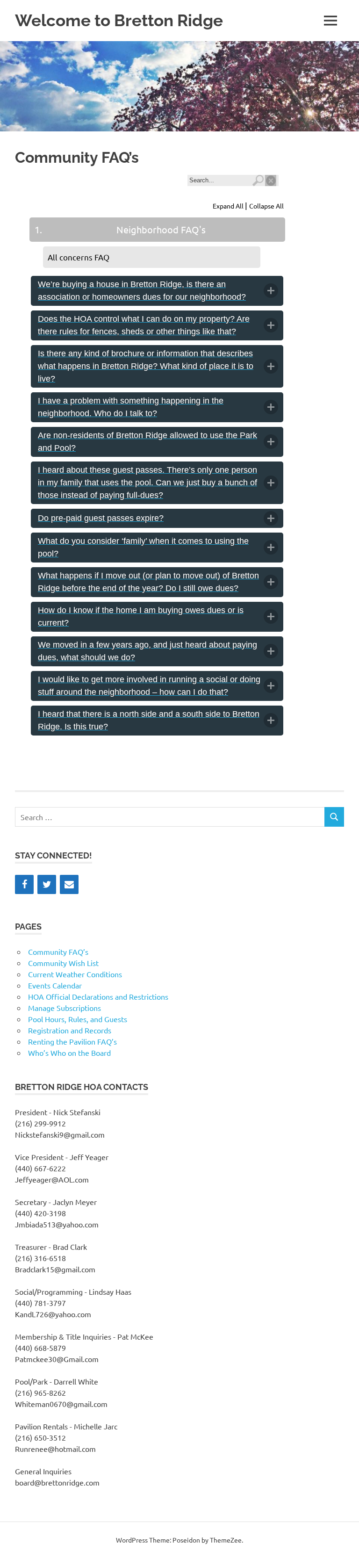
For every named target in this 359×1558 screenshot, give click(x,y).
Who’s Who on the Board (69, 1052)
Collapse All (266, 206)
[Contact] (69, 884)
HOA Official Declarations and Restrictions (98, 996)
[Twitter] (46, 884)
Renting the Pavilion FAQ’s (72, 1041)
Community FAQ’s (58, 951)
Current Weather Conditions (75, 974)
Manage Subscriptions (64, 1007)
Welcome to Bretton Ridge (119, 20)
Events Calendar (55, 985)
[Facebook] (24, 884)
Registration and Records (69, 1030)
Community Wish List (63, 962)
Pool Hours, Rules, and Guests (77, 1019)
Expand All (229, 206)
